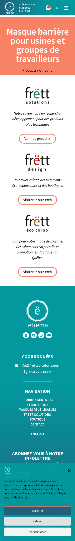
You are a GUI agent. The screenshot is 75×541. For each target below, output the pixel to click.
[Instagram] (41, 335)
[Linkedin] (26, 335)
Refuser (37, 521)
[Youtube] (49, 335)
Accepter (37, 511)
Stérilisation (27, 4)
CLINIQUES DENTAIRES (24, 9)
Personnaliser (37, 532)
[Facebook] (34, 335)
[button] (69, 470)
